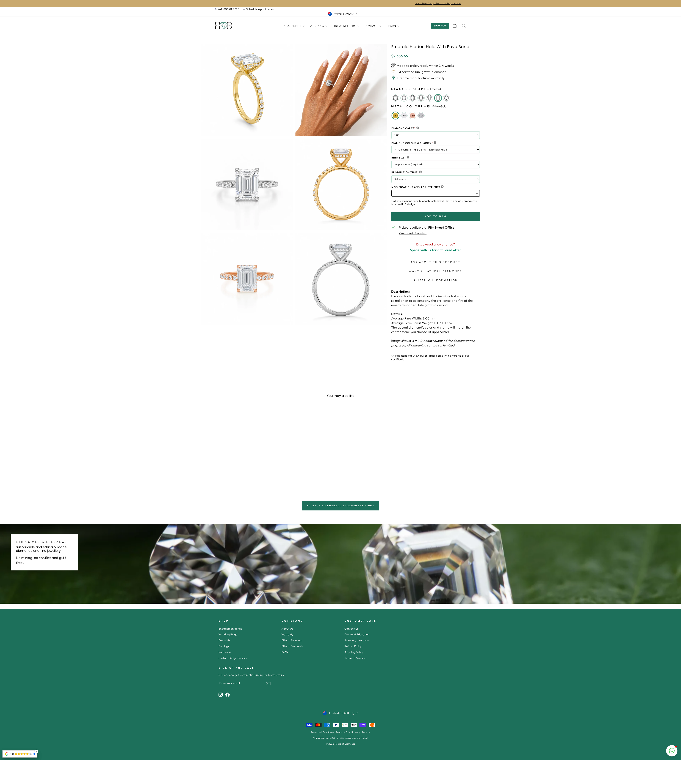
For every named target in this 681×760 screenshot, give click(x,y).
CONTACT (371, 26)
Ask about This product (435, 262)
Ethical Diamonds (292, 646)
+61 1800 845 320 (228, 9)
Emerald (438, 98)
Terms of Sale (343, 732)
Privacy (356, 732)
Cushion (421, 98)
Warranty (287, 634)
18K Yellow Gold (395, 115)
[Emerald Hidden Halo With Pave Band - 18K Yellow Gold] (241, 479)
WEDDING (317, 26)
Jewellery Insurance (356, 640)
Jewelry (395, 98)
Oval (404, 98)
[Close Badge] (36, 751)
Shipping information (435, 280)
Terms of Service (354, 658)
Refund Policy (353, 646)
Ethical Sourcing (291, 640)
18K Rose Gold (412, 115)
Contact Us (351, 628)
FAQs (284, 652)
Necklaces (224, 652)
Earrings (223, 646)
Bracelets (224, 640)
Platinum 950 (421, 115)
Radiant (412, 98)
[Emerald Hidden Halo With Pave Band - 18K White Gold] (245, 479)
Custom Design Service (232, 658)
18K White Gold (404, 115)
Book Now (440, 25)
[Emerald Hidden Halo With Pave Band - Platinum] (255, 479)
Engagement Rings (230, 628)
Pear (429, 98)
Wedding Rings (227, 634)
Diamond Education (356, 634)
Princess (446, 98)
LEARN (392, 26)
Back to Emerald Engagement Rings (343, 505)
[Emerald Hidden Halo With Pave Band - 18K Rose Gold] (250, 479)
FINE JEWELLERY (344, 26)
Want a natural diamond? (435, 271)
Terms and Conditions (322, 732)
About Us (287, 628)
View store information (413, 233)
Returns (366, 732)
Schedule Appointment (260, 9)
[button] (671, 750)
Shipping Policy (353, 652)
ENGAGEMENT (292, 26)
